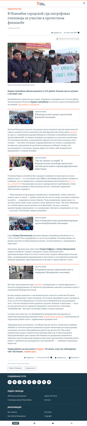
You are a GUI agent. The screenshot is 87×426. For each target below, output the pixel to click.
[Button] (56, 32)
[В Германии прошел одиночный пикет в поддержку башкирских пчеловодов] (21, 272)
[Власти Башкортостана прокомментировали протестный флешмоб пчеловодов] (21, 223)
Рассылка (48, 412)
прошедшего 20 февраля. (29, 105)
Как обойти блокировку (17, 416)
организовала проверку (53, 317)
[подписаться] (49, 382)
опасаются (38, 285)
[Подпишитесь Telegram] (29, 382)
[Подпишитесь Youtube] (24, 382)
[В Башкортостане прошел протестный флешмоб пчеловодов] (21, 117)
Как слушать (12, 412)
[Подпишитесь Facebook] (15, 382)
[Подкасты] (44, 382)
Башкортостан (14, 9)
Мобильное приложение (17, 396)
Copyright (48, 416)
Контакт (47, 400)
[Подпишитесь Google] (10, 382)
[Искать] (71, 423)
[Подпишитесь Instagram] (34, 382)
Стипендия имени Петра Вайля (20, 400)
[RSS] (39, 382)
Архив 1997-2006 (50, 396)
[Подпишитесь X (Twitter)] (20, 382)
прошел (73, 132)
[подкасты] (34, 423)
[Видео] (53, 423)
